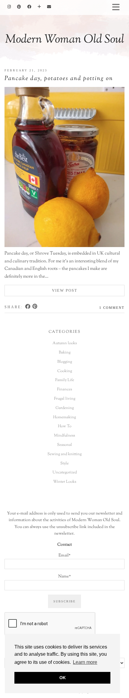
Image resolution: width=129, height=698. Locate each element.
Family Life (64, 380)
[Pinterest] (19, 6)
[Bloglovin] (39, 6)
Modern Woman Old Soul (64, 39)
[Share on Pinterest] (35, 307)
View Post (64, 290)
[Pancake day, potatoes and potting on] (64, 168)
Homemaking (64, 417)
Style (64, 463)
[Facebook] (29, 6)
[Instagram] (9, 6)
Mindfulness (64, 435)
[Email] (49, 6)
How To (64, 426)
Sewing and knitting (64, 454)
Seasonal (64, 445)
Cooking (64, 371)
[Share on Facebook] (28, 307)
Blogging (64, 362)
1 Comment (111, 307)
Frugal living (64, 398)
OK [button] (62, 677)
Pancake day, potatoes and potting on (58, 78)
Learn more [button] (85, 662)
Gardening (65, 408)
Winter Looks (64, 482)
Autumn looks (64, 343)
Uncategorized (64, 472)
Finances (64, 389)
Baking (64, 352)
